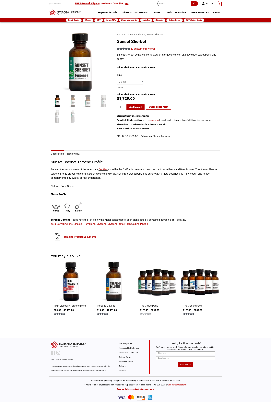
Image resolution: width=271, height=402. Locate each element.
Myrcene (101, 223)
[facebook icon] (53, 353)
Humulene (89, 223)
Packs (157, 12)
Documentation (126, 361)
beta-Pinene (125, 223)
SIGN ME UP (185, 364)
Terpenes (130, 34)
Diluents (127, 12)
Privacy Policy (125, 357)
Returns (122, 366)
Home (120, 34)
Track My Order (125, 343)
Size (119, 75)
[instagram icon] (58, 353)
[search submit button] (195, 3)
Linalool (78, 223)
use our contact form (177, 385)
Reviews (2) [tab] (73, 153)
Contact (216, 12)
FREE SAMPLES (200, 12)
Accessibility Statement (129, 348)
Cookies (103, 169)
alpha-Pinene (140, 223)
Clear (120, 87)
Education (180, 12)
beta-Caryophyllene (62, 223)
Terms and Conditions (128, 352)
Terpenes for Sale (107, 12)
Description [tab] (57, 153)
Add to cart (135, 107)
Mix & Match (141, 12)
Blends (141, 34)
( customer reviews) (143, 48)
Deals (169, 12)
